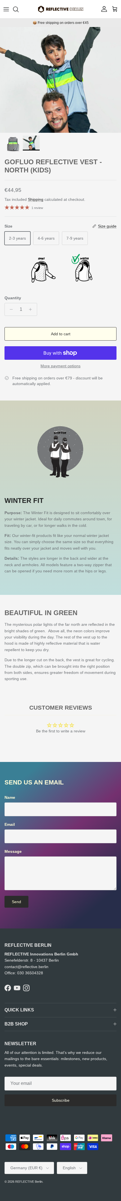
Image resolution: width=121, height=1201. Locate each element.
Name (10, 797)
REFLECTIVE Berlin (28, 1181)
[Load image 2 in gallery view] (60, 80)
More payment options (60, 366)
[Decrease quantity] (10, 309)
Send (16, 901)
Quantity (13, 298)
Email (10, 824)
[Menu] (6, 9)
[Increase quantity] (32, 309)
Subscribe (61, 1100)
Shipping (35, 199)
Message (13, 851)
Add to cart (60, 334)
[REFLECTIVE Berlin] (60, 9)
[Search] (18, 9)
